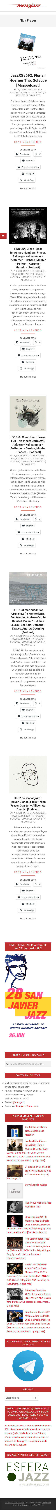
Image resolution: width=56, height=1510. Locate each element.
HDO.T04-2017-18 (25, 274)
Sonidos (25, 92)
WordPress (38, 1505)
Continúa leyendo (28, 142)
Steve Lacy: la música (36, 1184)
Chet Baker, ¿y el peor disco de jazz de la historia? (36, 1131)
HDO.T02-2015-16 (25, 816)
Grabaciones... (38, 271)
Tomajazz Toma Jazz (27, 1106)
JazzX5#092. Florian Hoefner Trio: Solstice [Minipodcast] (28, 80)
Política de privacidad (14, 1502)
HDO (13, 274)
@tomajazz (19, 1102)
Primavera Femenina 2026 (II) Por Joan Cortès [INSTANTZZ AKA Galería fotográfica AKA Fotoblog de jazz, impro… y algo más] (29, 1298)
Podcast (15, 92)
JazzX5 (38, 89)
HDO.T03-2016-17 (25, 639)
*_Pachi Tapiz (25, 89)
